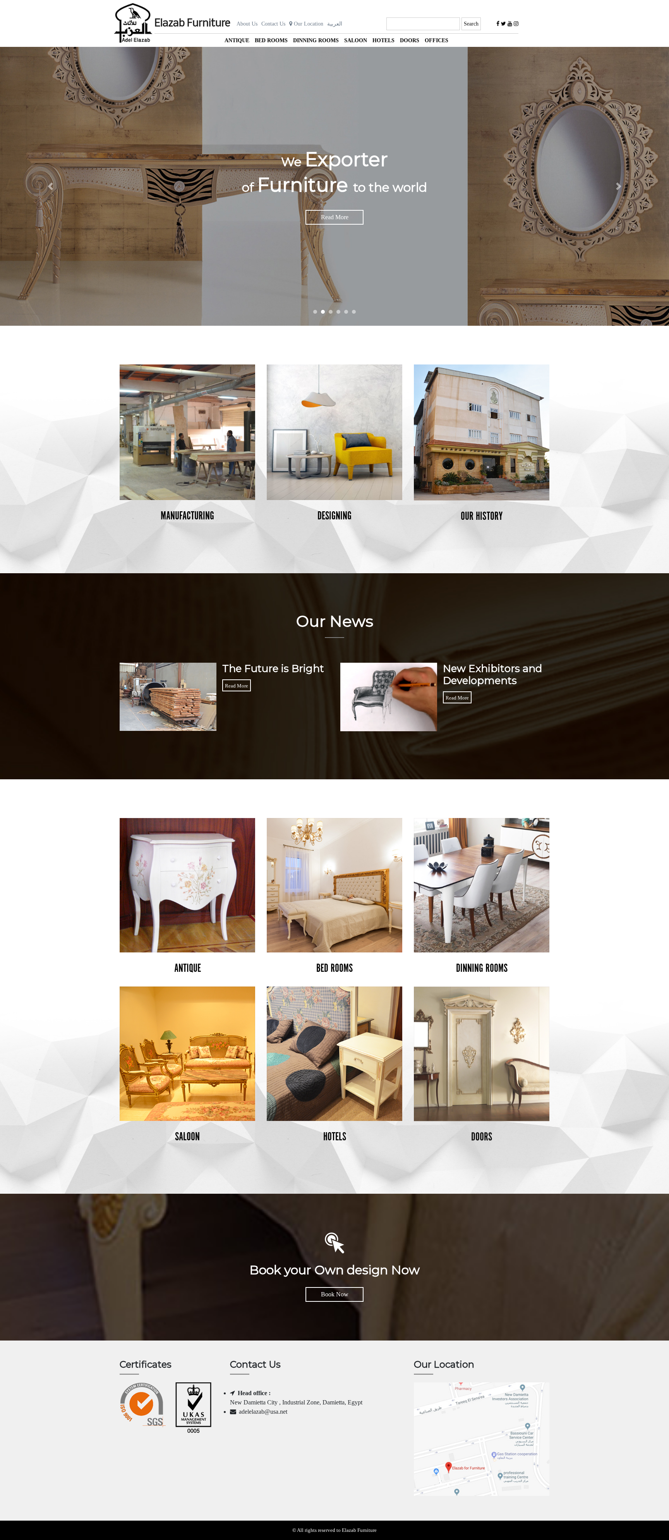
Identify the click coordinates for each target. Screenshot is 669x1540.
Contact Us (273, 24)
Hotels (383, 40)
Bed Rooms (271, 40)
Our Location (307, 24)
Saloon (355, 40)
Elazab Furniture (192, 23)
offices (436, 40)
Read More (334, 217)
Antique (237, 40)
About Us (247, 24)
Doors (409, 40)
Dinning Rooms (316, 40)
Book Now (334, 1294)
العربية (334, 24)
